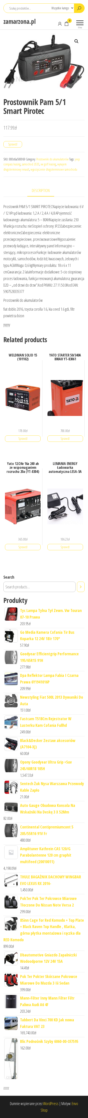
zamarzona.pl (19, 21)
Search (8, 577)
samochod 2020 (30, 164)
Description (41, 190)
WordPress (50, 1103)
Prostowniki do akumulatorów (52, 159)
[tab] (44, 191)
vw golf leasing (48, 164)
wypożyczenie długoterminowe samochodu (53, 169)
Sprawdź (12, 144)
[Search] (81, 587)
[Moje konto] (60, 24)
